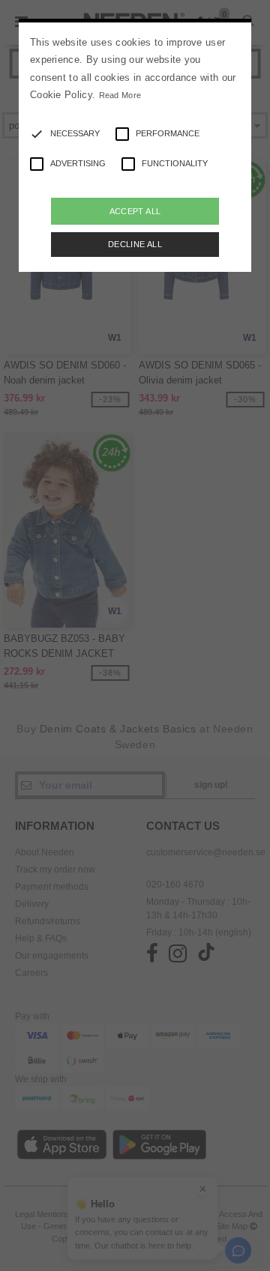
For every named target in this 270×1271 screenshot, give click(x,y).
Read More (120, 95)
